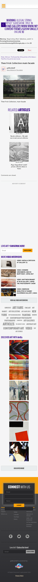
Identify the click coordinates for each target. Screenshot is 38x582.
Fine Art (28, 307)
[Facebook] (11, 536)
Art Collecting (14, 311)
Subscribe (27, 250)
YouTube (16, 517)
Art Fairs (17, 308)
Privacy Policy (19, 575)
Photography (9, 320)
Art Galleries (29, 320)
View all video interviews (19, 300)
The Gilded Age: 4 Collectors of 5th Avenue (23, 57)
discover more (19, 468)
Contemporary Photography (21, 318)
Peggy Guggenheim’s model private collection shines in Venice (19, 167)
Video (29, 328)
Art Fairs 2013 (26, 311)
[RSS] (27, 536)
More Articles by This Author (15, 70)
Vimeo (15, 519)
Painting (26, 315)
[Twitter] (19, 536)
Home (2, 57)
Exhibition (19, 320)
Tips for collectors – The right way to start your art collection (19, 137)
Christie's (8, 308)
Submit (19, 505)
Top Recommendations (14, 315)
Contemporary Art (13, 328)
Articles (7, 57)
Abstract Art (31, 324)
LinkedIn (16, 514)
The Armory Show (20, 324)
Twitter (15, 512)
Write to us (4, 514)
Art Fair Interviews (31, 522)
